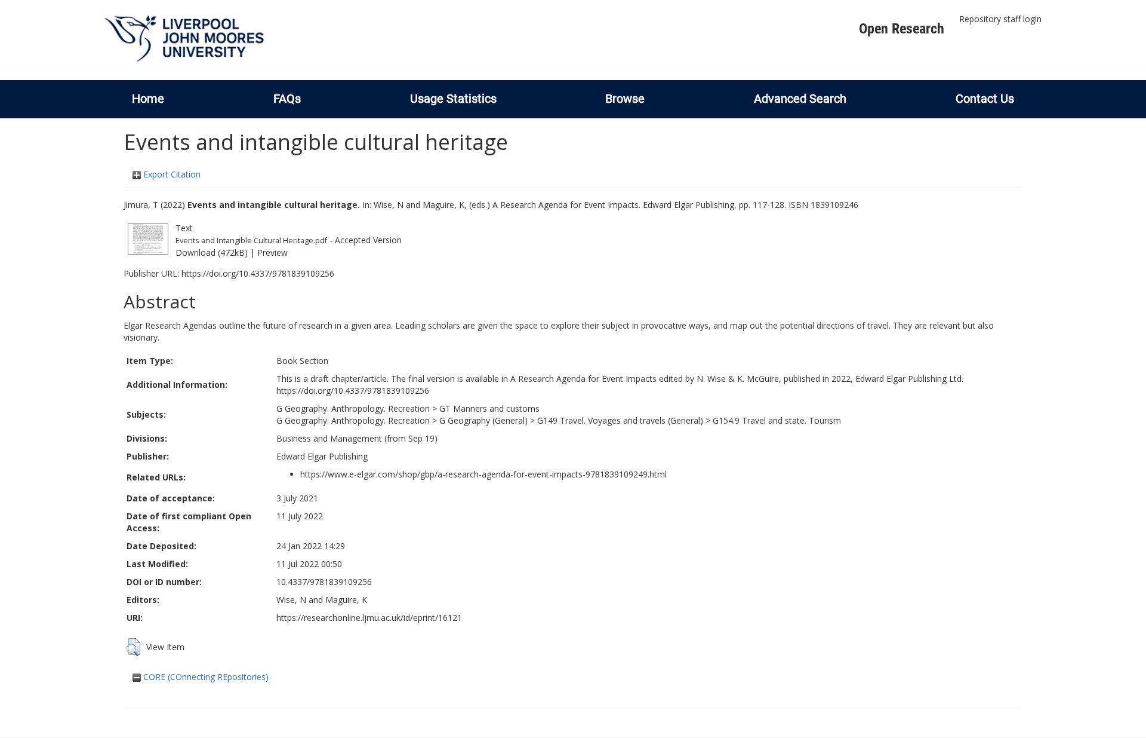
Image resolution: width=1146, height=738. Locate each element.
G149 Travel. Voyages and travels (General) (620, 420)
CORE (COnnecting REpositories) (205, 676)
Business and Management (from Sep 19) (357, 438)
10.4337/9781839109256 (324, 581)
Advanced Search (800, 98)
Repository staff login (1000, 19)
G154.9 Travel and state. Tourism (777, 420)
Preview (272, 252)
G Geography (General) (483, 420)
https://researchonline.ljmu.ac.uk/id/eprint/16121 (369, 617)
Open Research (901, 28)
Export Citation (171, 174)
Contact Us (985, 98)
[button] (133, 647)
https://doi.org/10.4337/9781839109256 (257, 273)
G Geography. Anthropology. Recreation (353, 408)
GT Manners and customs (489, 408)
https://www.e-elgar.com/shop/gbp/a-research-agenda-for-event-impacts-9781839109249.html (483, 474)
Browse (625, 98)
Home (148, 98)
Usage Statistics (453, 98)
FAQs (287, 98)
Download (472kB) (211, 252)
